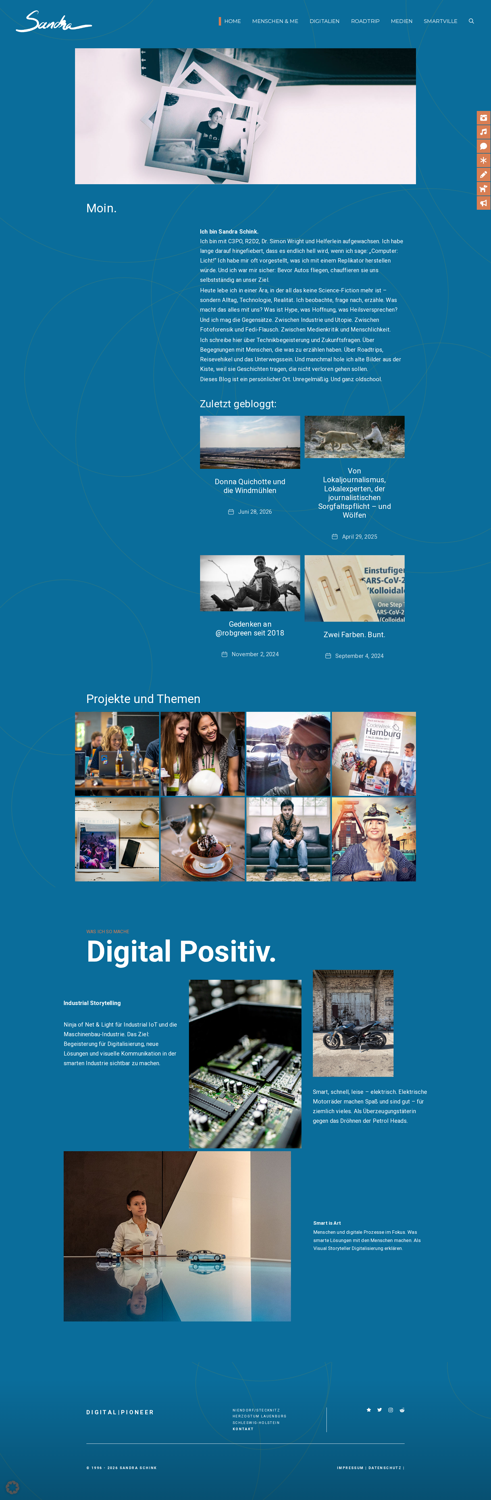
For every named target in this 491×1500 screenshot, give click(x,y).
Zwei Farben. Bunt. (354, 634)
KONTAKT (243, 1429)
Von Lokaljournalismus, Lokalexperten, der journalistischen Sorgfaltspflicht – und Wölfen (354, 493)
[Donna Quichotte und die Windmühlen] (250, 442)
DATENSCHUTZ (385, 1468)
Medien (402, 21)
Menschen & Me (275, 21)
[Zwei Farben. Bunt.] (355, 588)
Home (232, 21)
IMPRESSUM (350, 1468)
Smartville (440, 21)
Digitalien (325, 21)
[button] (471, 21)
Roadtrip (365, 21)
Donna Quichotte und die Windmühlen (250, 486)
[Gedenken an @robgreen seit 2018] (250, 583)
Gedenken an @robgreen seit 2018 (250, 628)
